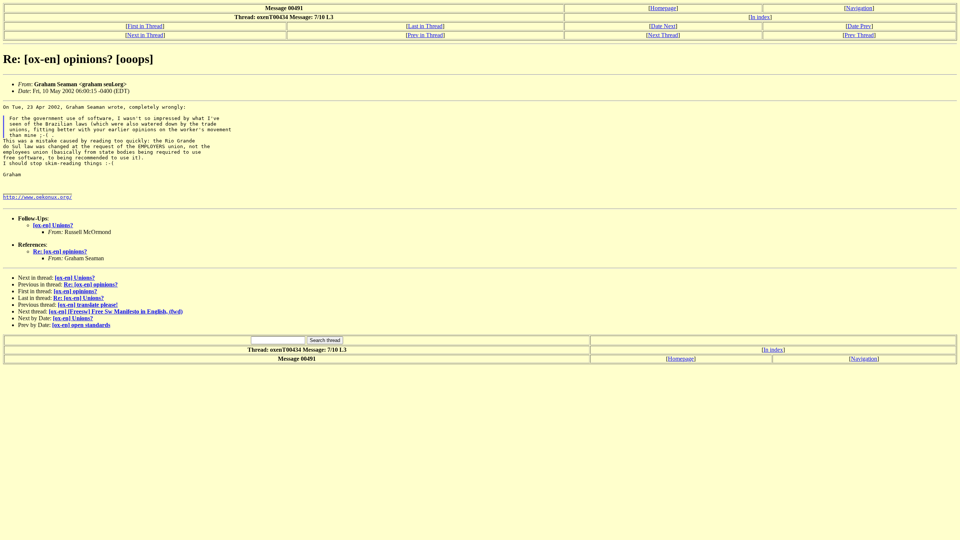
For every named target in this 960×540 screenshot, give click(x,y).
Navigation (859, 8)
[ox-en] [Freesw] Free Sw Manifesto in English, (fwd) (116, 311)
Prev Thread (859, 35)
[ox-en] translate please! (88, 305)
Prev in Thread (425, 35)
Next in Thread (145, 35)
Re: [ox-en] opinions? (60, 251)
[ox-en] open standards (81, 325)
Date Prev (859, 26)
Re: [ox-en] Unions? (78, 298)
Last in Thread (425, 26)
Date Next (663, 26)
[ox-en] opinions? (75, 291)
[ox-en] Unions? (53, 225)
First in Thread (145, 26)
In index (760, 17)
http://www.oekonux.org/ (37, 197)
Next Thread (663, 35)
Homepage (663, 8)
